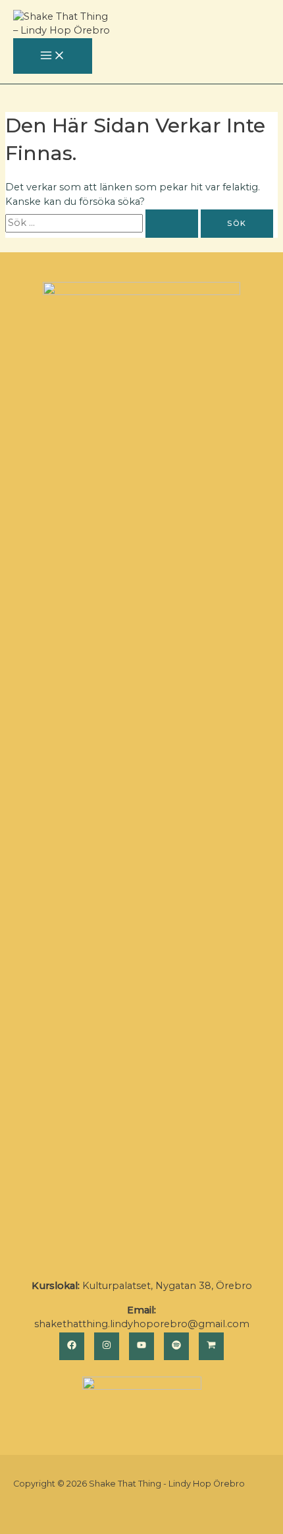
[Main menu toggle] (52, 56)
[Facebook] (71, 1346)
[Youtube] (141, 1346)
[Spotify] (176, 1346)
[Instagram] (106, 1346)
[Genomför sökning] (171, 223)
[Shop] (211, 1346)
